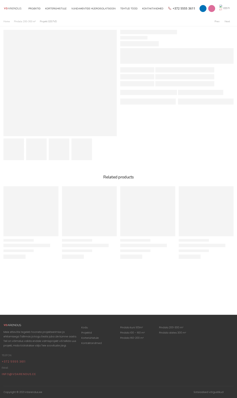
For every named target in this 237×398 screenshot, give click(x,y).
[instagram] (211, 8)
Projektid (34, 8)
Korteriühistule (56, 8)
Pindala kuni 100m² (131, 327)
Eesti (226, 8)
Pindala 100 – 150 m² (132, 332)
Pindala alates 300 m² (172, 332)
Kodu (84, 327)
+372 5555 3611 (14, 362)
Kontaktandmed (152, 8)
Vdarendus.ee (33, 392)
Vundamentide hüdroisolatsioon (93, 8)
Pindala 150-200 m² (132, 338)
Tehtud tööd (129, 8)
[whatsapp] (203, 8)
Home (6, 21)
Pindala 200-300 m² (25, 21)
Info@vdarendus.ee (19, 374)
